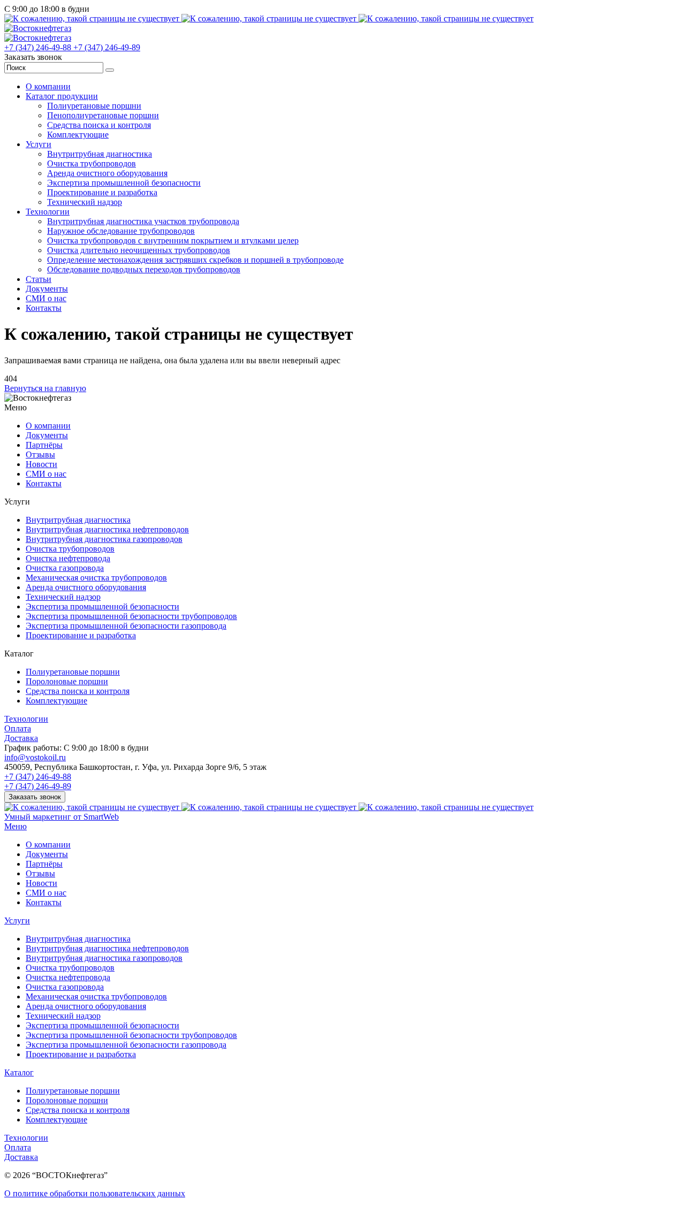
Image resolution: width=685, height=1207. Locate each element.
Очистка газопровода (65, 567)
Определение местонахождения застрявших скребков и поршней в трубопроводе (195, 259)
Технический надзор (84, 202)
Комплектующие (78, 134)
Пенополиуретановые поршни (103, 115)
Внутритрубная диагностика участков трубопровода (143, 221)
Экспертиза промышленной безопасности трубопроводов (131, 616)
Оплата (17, 728)
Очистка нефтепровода (68, 558)
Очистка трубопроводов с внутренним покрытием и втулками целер (173, 240)
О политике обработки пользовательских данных (94, 1193)
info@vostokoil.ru (35, 757)
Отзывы (40, 454)
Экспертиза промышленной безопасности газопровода (126, 625)
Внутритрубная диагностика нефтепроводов (107, 529)
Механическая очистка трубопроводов (96, 577)
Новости (41, 464)
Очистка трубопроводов (91, 163)
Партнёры (44, 444)
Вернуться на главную (45, 388)
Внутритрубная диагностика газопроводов (104, 539)
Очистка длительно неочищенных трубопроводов (138, 250)
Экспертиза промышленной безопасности (124, 182)
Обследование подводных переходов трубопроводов (143, 269)
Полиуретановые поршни (94, 105)
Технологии (48, 211)
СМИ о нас (46, 298)
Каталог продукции (62, 96)
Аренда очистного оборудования (107, 173)
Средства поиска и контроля (99, 124)
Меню (15, 826)
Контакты (44, 307)
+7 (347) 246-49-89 (106, 47)
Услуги (38, 144)
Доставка (21, 738)
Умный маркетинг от (61, 816)
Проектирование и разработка (102, 192)
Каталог (19, 1072)
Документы (47, 288)
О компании (48, 86)
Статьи (38, 279)
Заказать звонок (35, 797)
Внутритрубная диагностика (99, 153)
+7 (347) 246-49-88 (38, 47)
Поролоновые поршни (67, 681)
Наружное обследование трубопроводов (121, 230)
